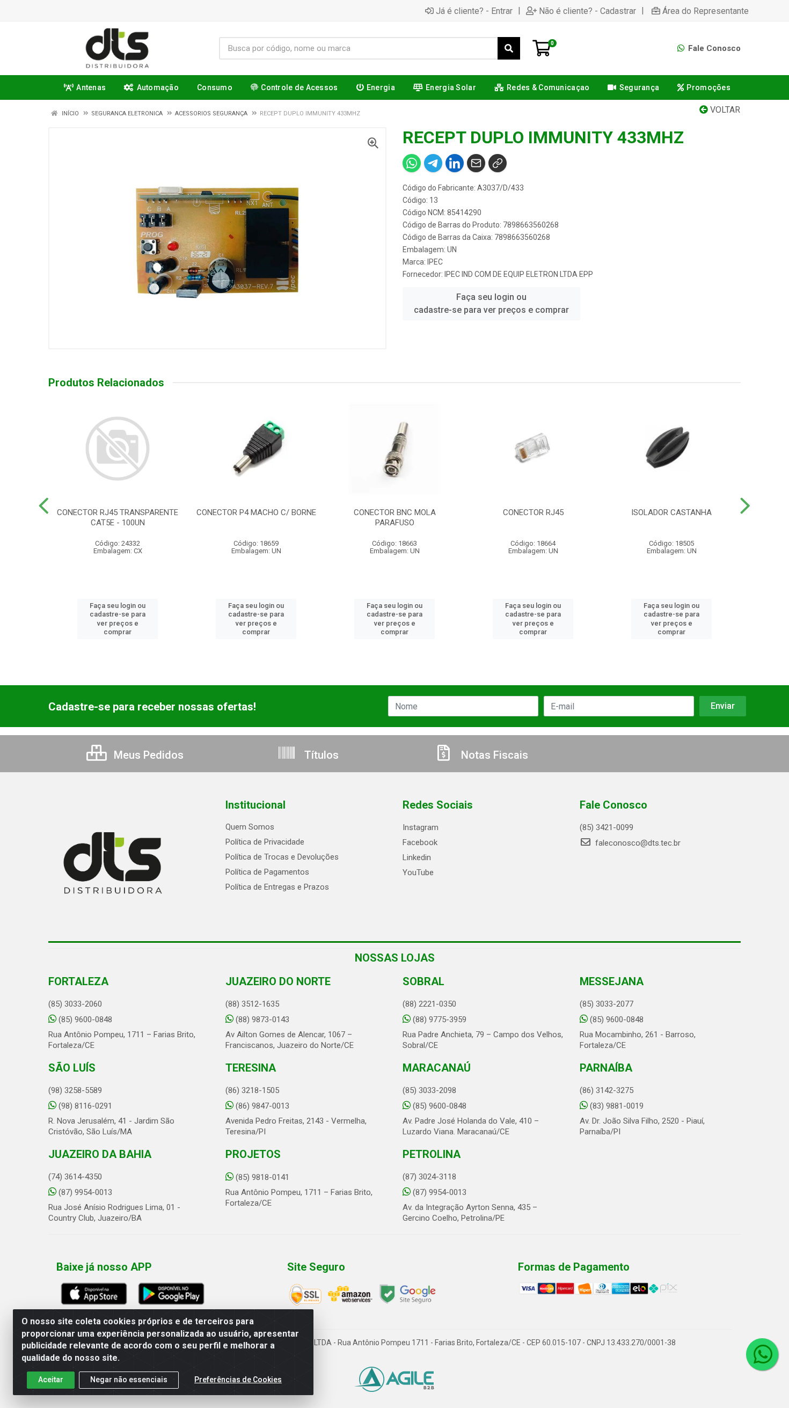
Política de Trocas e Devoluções (282, 857)
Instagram (421, 827)
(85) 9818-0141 (262, 1177)
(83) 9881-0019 (617, 1106)
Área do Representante (705, 10)
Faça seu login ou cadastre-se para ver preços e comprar (491, 303)
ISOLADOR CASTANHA (671, 512)
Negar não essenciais (128, 1379)
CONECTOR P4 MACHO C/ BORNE (256, 512)
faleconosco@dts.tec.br (637, 843)
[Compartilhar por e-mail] (476, 163)
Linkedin (417, 857)
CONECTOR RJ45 (533, 512)
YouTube (418, 872)
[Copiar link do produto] (497, 163)
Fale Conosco (713, 48)
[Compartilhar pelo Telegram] (433, 163)
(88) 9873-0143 (262, 1019)
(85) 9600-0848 (85, 1019)
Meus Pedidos (147, 755)
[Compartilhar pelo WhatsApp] (412, 163)
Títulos (320, 755)
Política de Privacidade (264, 842)
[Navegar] (44, 506)
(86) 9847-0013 (262, 1106)
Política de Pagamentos (267, 872)
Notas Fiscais (493, 755)
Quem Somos (249, 827)
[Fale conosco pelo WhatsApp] (762, 1354)
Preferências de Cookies (238, 1379)
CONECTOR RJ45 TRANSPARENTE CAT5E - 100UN (117, 517)
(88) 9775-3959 (439, 1019)
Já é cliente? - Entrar (474, 10)
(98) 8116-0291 (85, 1106)
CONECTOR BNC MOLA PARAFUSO (395, 517)
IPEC (435, 262)
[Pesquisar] (509, 48)
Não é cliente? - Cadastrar (587, 10)
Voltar (724, 110)
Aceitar (50, 1379)
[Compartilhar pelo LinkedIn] (454, 163)
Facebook (420, 842)
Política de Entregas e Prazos (277, 887)
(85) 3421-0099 (606, 827)
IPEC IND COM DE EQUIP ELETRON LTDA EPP (518, 274)
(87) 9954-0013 (85, 1192)
